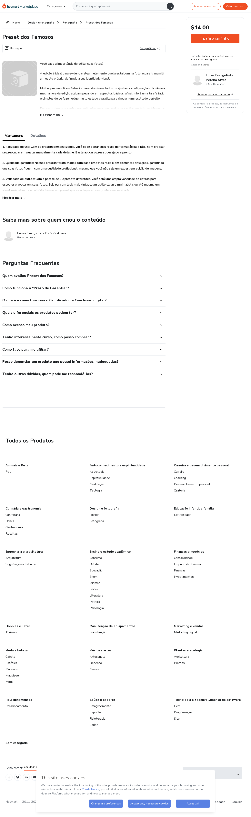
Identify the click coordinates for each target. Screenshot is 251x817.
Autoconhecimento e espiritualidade (117, 465)
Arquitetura (13, 558)
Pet (8, 472)
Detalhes (38, 135)
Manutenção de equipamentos (113, 626)
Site (177, 718)
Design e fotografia (104, 508)
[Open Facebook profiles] (9, 777)
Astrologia (97, 472)
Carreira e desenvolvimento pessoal (201, 465)
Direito (94, 564)
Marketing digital (185, 632)
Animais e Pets (16, 465)
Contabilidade (183, 558)
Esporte (95, 712)
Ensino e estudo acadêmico (110, 552)
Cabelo (10, 657)
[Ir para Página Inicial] (21, 6)
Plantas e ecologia (188, 650)
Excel (178, 706)
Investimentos (184, 577)
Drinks (9, 521)
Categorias (54, 6)
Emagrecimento (100, 706)
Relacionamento (16, 706)
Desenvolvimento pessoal (192, 484)
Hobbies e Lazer (17, 626)
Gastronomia (14, 527)
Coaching (180, 478)
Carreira (179, 472)
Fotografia (97, 521)
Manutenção (98, 632)
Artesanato (97, 657)
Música (94, 669)
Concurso (96, 558)
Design (94, 515)
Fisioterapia (97, 718)
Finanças (180, 570)
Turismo (11, 632)
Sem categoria (16, 743)
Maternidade (182, 515)
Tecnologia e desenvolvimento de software (207, 700)
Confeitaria (12, 515)
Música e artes (101, 650)
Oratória (179, 490)
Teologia (96, 490)
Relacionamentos (18, 700)
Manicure (11, 669)
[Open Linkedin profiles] (26, 777)
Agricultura (181, 657)
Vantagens (14, 135)
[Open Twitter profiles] (18, 777)
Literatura (96, 595)
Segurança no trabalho (20, 564)
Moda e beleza (16, 650)
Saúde (94, 725)
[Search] (170, 6)
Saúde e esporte (102, 700)
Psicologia (97, 608)
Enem (93, 577)
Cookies (237, 802)
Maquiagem (13, 675)
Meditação (97, 484)
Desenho (96, 663)
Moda (9, 682)
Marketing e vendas (189, 626)
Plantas (179, 663)
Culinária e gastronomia (23, 508)
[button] (79, 276)
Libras (94, 589)
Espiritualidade (100, 478)
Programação (183, 712)
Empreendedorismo (187, 564)
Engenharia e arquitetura (24, 552)
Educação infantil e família (194, 508)
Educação (96, 570)
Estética (11, 663)
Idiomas (95, 583)
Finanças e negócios (189, 552)
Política (95, 602)
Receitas (11, 533)
